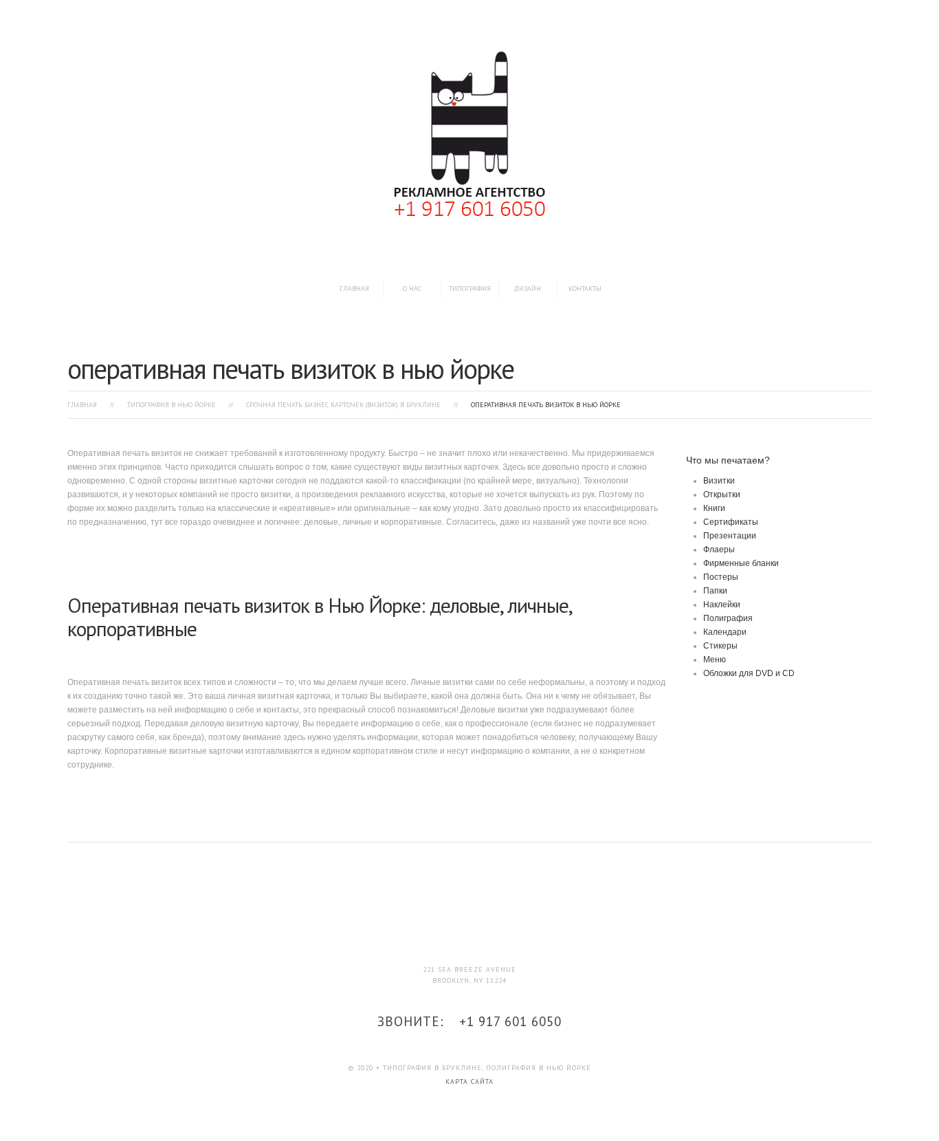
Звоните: (469, 1021)
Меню (714, 659)
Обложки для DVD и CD (749, 673)
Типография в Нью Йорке (171, 404)
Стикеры (720, 646)
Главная (354, 288)
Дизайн (527, 288)
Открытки (721, 494)
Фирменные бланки (741, 563)
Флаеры (719, 549)
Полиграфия (728, 618)
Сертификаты (730, 522)
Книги (714, 508)
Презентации (729, 536)
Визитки (719, 481)
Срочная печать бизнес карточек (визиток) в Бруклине (343, 404)
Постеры (720, 577)
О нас (412, 288)
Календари (725, 632)
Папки (715, 591)
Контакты (584, 288)
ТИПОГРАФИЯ (470, 288)
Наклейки (721, 604)
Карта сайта (469, 1081)
